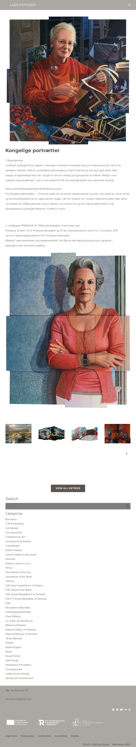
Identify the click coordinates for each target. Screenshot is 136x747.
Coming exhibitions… (51, 446)
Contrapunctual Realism (18, 541)
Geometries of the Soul (18, 572)
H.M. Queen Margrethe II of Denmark (25, 594)
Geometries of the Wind (18, 576)
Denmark (10, 559)
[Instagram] (129, 710)
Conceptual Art (13, 532)
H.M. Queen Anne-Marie (18, 589)
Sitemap (75, 736)
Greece (9, 581)
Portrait (9, 642)
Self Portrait (11, 660)
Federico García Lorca (17, 563)
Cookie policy (44, 736)
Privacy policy (27, 736)
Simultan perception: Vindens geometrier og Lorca (84, 451)
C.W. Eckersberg (14, 523)
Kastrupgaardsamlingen (18, 611)
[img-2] (18, 434)
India (8, 603)
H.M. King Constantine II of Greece (24, 585)
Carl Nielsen (12, 528)
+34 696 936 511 (19, 690)
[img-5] (51, 434)
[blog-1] (84, 434)
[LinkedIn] (117, 710)
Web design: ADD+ (121, 744)
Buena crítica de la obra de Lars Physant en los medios (117, 451)
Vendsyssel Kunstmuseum (19, 678)
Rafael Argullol (13, 647)
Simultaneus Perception (18, 664)
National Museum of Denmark (21, 634)
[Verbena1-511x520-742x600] (117, 434)
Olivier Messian (13, 638)
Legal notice (11, 736)
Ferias (8, 567)
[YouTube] (121, 710)
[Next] (126, 454)
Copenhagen (12, 545)
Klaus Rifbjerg (13, 616)
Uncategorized (13, 669)
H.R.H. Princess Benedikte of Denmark (26, 598)
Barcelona (11, 519)
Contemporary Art (15, 536)
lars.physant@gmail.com (18, 699)
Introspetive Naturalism (17, 607)
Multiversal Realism (15, 625)
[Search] (127, 506)
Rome (8, 651)
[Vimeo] (126, 710)
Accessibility (61, 736)
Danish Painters (13, 550)
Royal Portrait (12, 656)
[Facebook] (113, 710)
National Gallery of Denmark (20, 629)
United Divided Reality (17, 673)
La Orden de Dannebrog (19, 620)
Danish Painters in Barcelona (20, 554)
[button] (129, 5)
